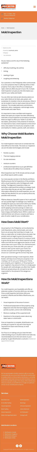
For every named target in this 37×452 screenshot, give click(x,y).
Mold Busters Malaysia (11, 436)
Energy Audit (23, 415)
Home (2, 28)
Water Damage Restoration (9, 415)
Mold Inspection (24, 400)
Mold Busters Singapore (11, 434)
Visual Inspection (6, 406)
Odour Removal (24, 409)
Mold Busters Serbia (10, 438)
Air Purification (24, 412)
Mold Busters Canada (10, 432)
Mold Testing (4, 409)
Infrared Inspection (25, 406)
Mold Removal (5, 400)
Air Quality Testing (6, 403)
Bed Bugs (22, 403)
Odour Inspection (6, 412)
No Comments (7, 55)
